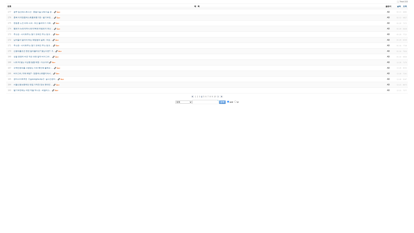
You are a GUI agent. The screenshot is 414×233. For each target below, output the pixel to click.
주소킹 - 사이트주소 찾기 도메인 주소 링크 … (33, 34)
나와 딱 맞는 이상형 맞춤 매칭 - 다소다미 (31, 62)
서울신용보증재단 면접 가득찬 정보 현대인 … (33, 84)
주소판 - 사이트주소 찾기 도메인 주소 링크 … (33, 45)
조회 (405, 6)
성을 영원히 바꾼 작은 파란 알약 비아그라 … (33, 56)
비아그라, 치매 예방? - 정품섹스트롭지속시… (33, 73)
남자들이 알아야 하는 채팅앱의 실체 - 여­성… (33, 40)
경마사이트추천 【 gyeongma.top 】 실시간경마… (35, 79)
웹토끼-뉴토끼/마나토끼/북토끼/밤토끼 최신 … (34, 29)
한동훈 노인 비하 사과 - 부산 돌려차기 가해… (33, 23)
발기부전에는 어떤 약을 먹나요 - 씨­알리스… (33, 90)
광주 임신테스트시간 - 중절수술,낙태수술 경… (34, 12)
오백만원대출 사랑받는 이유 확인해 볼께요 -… (34, 68)
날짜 (399, 6)
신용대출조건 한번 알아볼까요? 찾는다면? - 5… (34, 51)
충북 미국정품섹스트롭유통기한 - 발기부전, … (34, 17)
